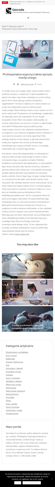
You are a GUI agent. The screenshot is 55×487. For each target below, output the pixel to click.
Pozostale (10, 397)
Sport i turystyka (12, 407)
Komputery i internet (14, 368)
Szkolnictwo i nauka (14, 410)
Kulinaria (9, 375)
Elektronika (10, 359)
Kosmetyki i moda (13, 372)
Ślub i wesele (11, 404)
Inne (7, 365)
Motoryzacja (11, 388)
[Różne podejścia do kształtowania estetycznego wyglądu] (27, 292)
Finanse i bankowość (14, 362)
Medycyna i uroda (15, 26)
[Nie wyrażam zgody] (52, 479)
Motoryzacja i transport (15, 391)
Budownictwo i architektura (17, 352)
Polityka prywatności (32, 483)
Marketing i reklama (14, 381)
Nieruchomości (12, 394)
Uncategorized (12, 414)
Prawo (8, 401)
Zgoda (17, 483)
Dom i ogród (11, 356)
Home (4, 26)
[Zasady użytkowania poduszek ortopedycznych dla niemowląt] (27, 319)
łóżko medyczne (22, 234)
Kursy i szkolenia (13, 378)
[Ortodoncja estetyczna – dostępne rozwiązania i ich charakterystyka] (27, 266)
